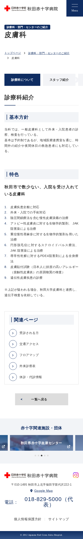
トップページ (12, 53)
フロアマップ (29, 355)
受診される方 (29, 333)
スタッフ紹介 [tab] (59, 79)
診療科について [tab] (22, 79)
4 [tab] (45, 456)
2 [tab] (38, 456)
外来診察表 (27, 366)
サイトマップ (58, 519)
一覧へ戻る (39, 399)
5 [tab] (48, 456)
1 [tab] (35, 456)
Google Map (43, 490)
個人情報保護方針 (28, 519)
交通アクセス (29, 344)
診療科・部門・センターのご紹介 (48, 53)
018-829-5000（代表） (49, 501)
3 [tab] (42, 456)
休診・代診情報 (30, 377)
